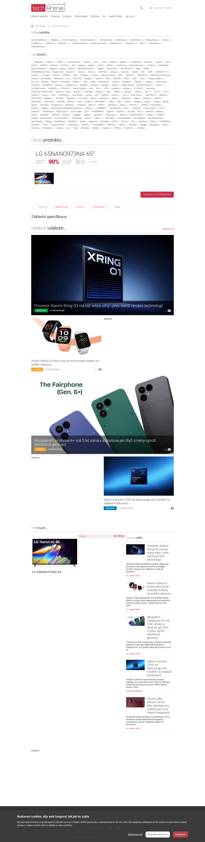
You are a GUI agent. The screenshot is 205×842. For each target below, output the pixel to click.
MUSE (89, 101)
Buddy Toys (59, 72)
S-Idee (35, 118)
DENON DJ (143, 75)
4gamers (40, 62)
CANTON (103, 72)
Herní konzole (106, 40)
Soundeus (110, 118)
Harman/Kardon (145, 85)
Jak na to (130, 16)
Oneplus (82, 105)
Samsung (112, 115)
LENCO (105, 95)
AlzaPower (137, 62)
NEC (120, 101)
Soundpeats (140, 118)
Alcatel (114, 62)
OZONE (145, 105)
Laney (89, 95)
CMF (151, 72)
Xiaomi (107, 128)
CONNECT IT (162, 72)
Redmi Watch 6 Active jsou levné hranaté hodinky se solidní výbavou (159, 588)
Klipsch (36, 95)
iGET (69, 91)
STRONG (73, 121)
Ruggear (78, 115)
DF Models (47, 78)
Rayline (111, 111)
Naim (112, 101)
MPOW (71, 101)
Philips (90, 108)
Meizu (138, 98)
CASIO (135, 72)
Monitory (64, 43)
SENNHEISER (138, 115)
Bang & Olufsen (39, 68)
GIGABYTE (72, 85)
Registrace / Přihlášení (163, 8)
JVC (166, 91)
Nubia (35, 105)
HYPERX (139, 88)
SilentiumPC (46, 118)
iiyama (77, 91)
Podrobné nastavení (158, 834)
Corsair (36, 75)
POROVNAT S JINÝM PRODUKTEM (157, 195)
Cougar (46, 75)
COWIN (56, 75)
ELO (143, 78)
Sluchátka (137, 40)
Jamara (128, 91)
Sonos (89, 118)
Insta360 (89, 91)
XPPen (118, 128)
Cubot (96, 75)
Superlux (94, 121)
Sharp (151, 115)
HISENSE (53, 88)
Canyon (115, 72)
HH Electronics (39, 88)
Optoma (113, 105)
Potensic (36, 111)
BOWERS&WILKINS (41, 72)
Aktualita (110, 508)
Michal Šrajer (59, 310)
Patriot (35, 108)
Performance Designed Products (67, 108)
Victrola (35, 128)
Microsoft (37, 101)
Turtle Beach (99, 124)
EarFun (100, 78)
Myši (143, 43)
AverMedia (164, 65)
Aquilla (92, 65)
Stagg (49, 121)
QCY (87, 111)
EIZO (127, 78)
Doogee (89, 78)
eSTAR (55, 82)
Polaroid (137, 108)
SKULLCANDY (62, 118)
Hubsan (128, 88)
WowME (86, 128)
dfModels (59, 78)
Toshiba (36, 124)
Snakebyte (77, 118)
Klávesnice (155, 43)
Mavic (94, 98)
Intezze (100, 91)
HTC (107, 88)
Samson (99, 115)
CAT (143, 72)
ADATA (88, 62)
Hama (116, 85)
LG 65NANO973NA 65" (61, 26)
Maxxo (116, 98)
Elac (135, 78)
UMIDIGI (133, 124)
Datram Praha (108, 75)
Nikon (149, 101)
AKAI (97, 62)
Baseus (54, 68)
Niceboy (138, 101)
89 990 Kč (119, 536)
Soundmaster (125, 118)
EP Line (35, 82)
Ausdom (152, 65)
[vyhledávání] (141, 8)
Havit (159, 85)
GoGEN (95, 85)
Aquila (82, 65)
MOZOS (61, 101)
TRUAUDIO (74, 124)
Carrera (125, 72)
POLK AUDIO (150, 108)
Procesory (131, 43)
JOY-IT (157, 91)
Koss (46, 95)
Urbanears (155, 124)
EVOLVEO (65, 82)
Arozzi (101, 65)
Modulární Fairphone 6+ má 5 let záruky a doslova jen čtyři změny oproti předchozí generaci (95, 442)
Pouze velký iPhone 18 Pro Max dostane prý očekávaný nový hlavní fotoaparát (158, 705)
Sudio (83, 121)
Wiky (76, 128)
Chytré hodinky (70, 40)
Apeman (55, 65)
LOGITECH (151, 95)
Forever (116, 82)
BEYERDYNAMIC (87, 68)
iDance (60, 91)
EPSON (45, 82)
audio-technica (137, 65)
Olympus (70, 105)
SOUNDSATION (156, 118)
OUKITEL (134, 105)
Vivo (68, 128)
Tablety (55, 40)
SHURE (161, 115)
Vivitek (59, 128)
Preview (37, 369)
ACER (61, 62)
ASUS (110, 65)
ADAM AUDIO (74, 62)
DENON (131, 75)
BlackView (113, 68)
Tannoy (125, 121)
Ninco (157, 101)
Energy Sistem (156, 78)
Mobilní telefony (39, 16)
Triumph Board (58, 124)
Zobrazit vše (168, 229)
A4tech (50, 62)
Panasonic (157, 105)
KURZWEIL (64, 95)
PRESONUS (49, 111)
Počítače (94, 16)
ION (109, 91)
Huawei (116, 88)
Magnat (49, 98)
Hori (92, 88)
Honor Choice (80, 88)
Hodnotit (93, 162)
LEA (97, 95)
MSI (80, 101)
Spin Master (37, 121)
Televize (51, 43)
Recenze (55, 16)
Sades (88, 115)
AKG (105, 62)
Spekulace (41, 310)
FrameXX (127, 82)
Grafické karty (39, 46)
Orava (124, 105)
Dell (121, 75)
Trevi (46, 124)
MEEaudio (127, 98)
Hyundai (151, 88)
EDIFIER (117, 78)
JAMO (139, 91)
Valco (165, 124)
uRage (144, 124)
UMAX (123, 124)
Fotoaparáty (153, 40)
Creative (85, 75)
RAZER (121, 111)
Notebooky (122, 40)
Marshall (72, 98)
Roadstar (45, 115)
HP (99, 88)
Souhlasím (180, 834)
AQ (74, 65)
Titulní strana (40, 26)
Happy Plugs (128, 85)
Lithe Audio (137, 95)
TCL (134, 121)
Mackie (163, 95)
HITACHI (66, 88)
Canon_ (92, 72)
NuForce (45, 105)
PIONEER (102, 108)
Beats (63, 68)
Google (106, 85)
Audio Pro (122, 65)
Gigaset (84, 85)
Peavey (45, 108)
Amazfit (149, 62)
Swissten (105, 121)
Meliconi (148, 98)
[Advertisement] (139, 341)
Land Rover (78, 95)
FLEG (93, 82)
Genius (59, 85)
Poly (162, 108)
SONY (99, 118)
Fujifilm (139, 82)
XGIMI (96, 128)
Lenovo (116, 95)
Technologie (80, 16)
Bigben (101, 68)
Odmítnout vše (135, 834)
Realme (150, 111)
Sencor (124, 115)
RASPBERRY (98, 111)
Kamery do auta (99, 43)
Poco (127, 108)
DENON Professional (161, 75)
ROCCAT (56, 115)
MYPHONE (101, 101)
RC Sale (131, 111)
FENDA (77, 82)
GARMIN (36, 85)
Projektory (37, 43)
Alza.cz (83, 536)
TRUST (86, 124)
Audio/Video (115, 16)
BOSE (147, 68)
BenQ (72, 68)
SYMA (115, 121)
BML (139, 68)
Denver (35, 78)
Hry (104, 16)
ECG (109, 78)
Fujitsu (149, 82)
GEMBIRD (48, 85)
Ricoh (34, 115)
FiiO (86, 82)
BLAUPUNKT (128, 68)
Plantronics (115, 108)
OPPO (102, 105)
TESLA (154, 121)
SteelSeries (60, 121)
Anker (160, 62)
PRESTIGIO (62, 111)
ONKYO (92, 105)
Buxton (71, 72)
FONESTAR (104, 82)
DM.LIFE (78, 78)
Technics (144, 121)
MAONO (60, 98)
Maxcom (104, 98)
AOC (168, 62)
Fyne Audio (162, 82)
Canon (82, 72)
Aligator (124, 62)
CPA (76, 75)
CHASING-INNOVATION (43, 91)
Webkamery (116, 43)
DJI (69, 78)
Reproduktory (81, 43)
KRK (54, 95)
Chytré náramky (89, 40)
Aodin (34, 65)
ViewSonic (48, 128)
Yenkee (141, 128)
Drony (167, 40)
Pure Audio (77, 111)
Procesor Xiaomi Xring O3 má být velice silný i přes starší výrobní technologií (98, 305)
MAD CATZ (37, 98)
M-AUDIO (84, 98)
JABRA (117, 91)
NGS (128, 101)
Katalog (67, 16)
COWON (67, 75)
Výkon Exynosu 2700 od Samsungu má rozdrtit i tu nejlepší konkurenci (159, 668)
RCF (141, 111)
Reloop (160, 111)
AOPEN (44, 65)
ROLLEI (67, 115)
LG (48, 26)
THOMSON (165, 121)
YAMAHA (129, 128)
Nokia (167, 101)
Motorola (50, 101)
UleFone (112, 124)
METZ (159, 98)
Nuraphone (57, 105)
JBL (148, 91)
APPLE (65, 65)
